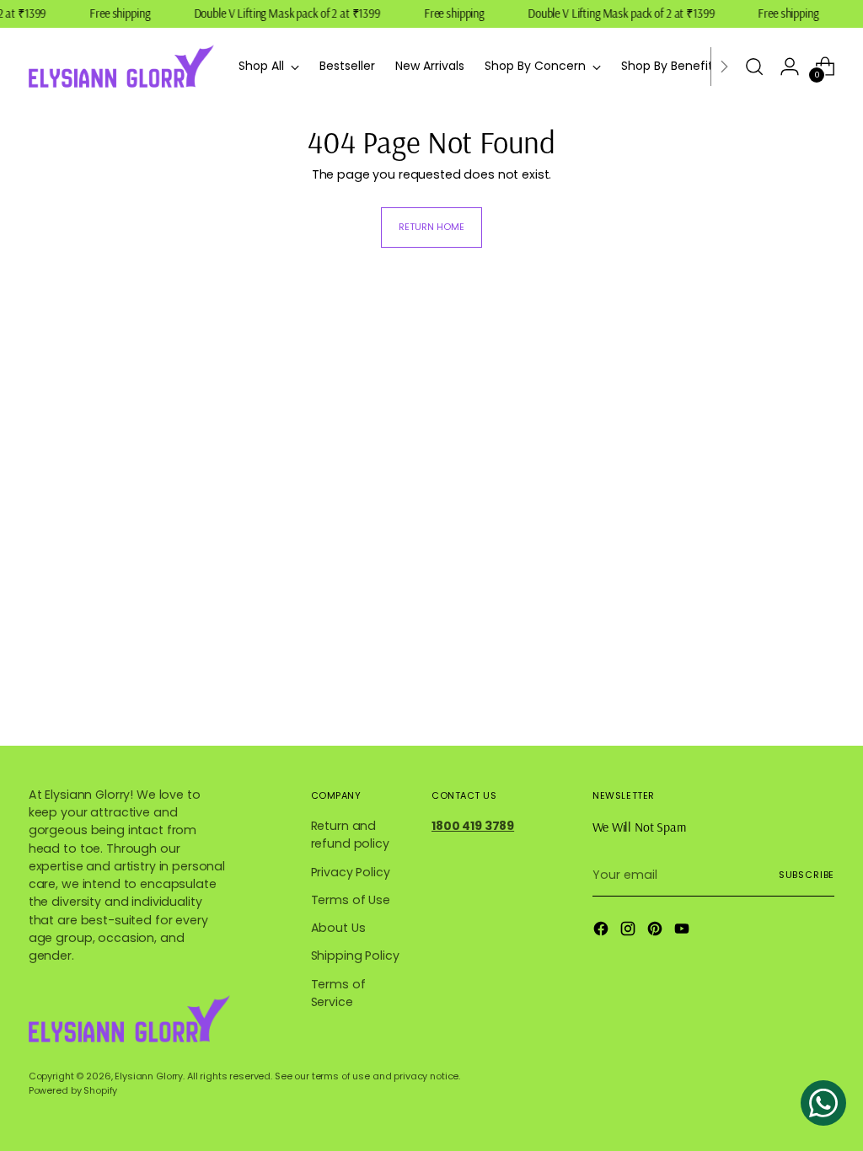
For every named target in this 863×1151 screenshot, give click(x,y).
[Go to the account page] (790, 66)
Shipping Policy (355, 955)
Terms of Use (350, 899)
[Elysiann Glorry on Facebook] (602, 931)
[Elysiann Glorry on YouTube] (683, 931)
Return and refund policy (350, 834)
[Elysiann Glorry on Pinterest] (656, 931)
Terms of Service (338, 993)
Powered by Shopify (73, 1090)
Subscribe (806, 874)
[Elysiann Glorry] (121, 66)
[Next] (724, 66)
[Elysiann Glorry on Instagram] (629, 931)
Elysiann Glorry (149, 1076)
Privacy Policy (350, 872)
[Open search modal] (754, 66)
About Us (338, 927)
